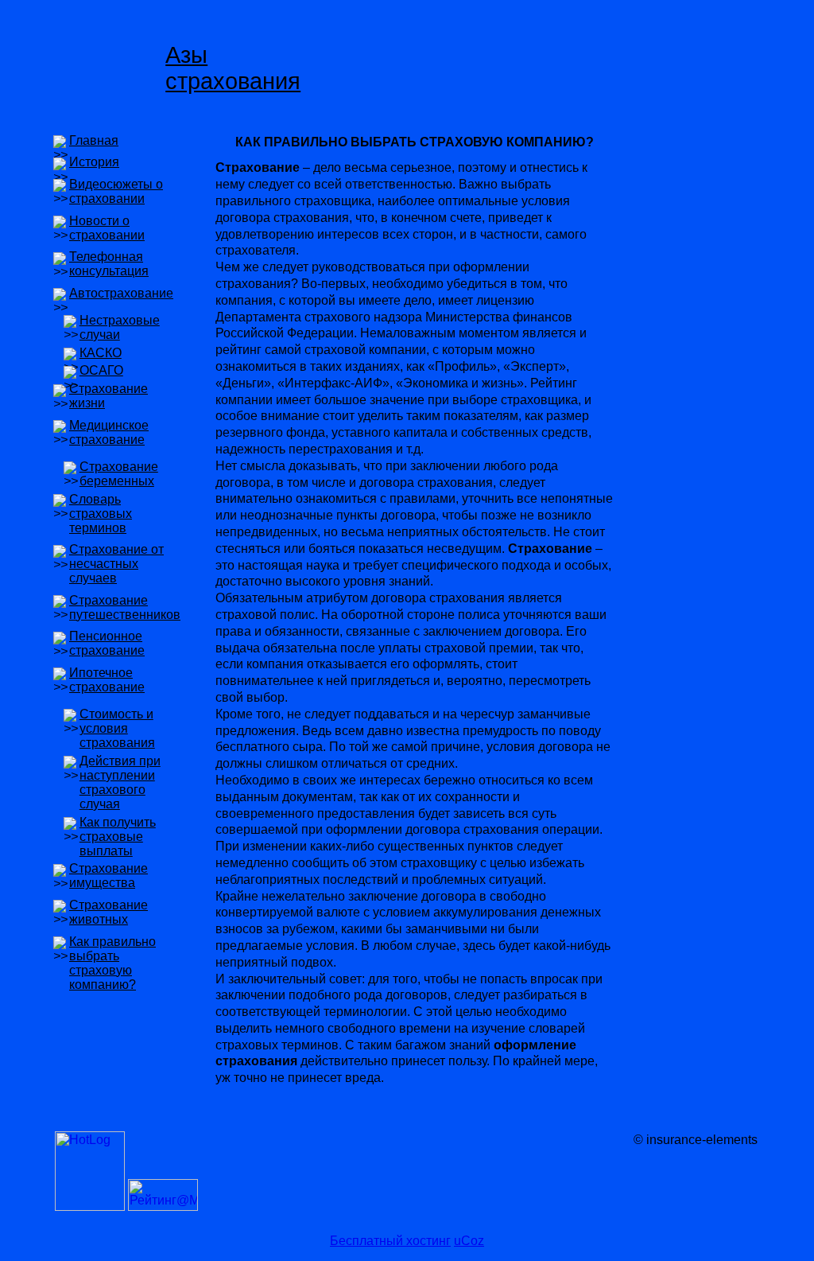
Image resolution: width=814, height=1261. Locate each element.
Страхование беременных (118, 474)
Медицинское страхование (109, 432)
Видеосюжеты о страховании (116, 191)
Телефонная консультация (109, 264)
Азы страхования (232, 68)
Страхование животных (108, 912)
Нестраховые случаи (119, 327)
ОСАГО (101, 370)
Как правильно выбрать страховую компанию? (112, 963)
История (94, 162)
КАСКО (100, 353)
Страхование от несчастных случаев (116, 564)
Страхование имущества (108, 875)
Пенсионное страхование (107, 643)
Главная (93, 140)
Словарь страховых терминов (100, 513)
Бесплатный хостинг (390, 1240)
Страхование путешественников (124, 607)
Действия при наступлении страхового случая (120, 782)
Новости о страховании (107, 228)
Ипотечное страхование (107, 680)
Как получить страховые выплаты (117, 836)
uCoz (469, 1240)
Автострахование (121, 293)
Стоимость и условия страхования (117, 728)
